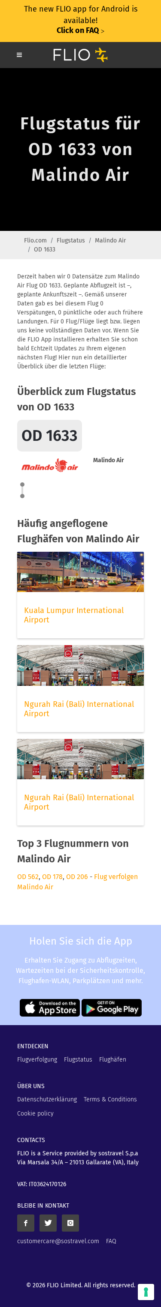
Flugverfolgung (37, 1059)
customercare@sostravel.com (58, 1241)
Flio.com (35, 240)
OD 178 (52, 877)
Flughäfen (112, 1059)
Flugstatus (71, 240)
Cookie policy (35, 1113)
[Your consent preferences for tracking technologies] (146, 1292)
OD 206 (77, 877)
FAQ (111, 1241)
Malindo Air (110, 240)
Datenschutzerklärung (47, 1099)
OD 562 (28, 877)
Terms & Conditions (110, 1099)
